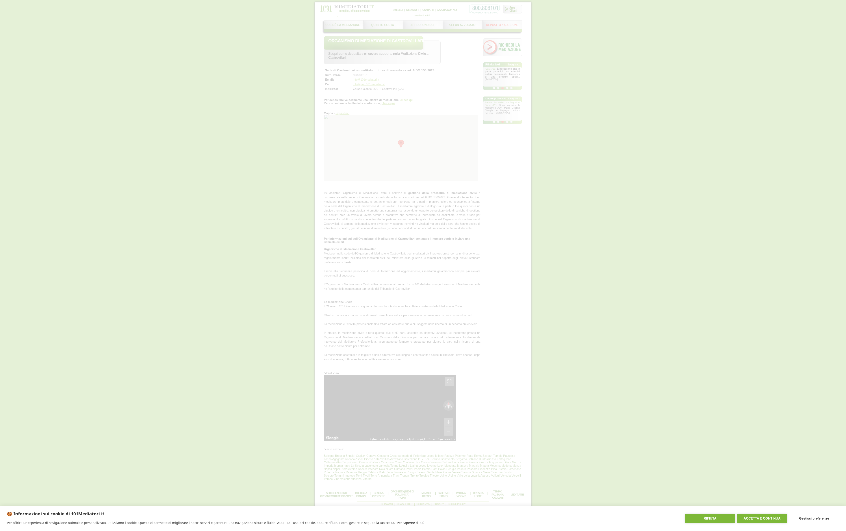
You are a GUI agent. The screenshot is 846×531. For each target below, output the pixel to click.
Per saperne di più (410, 522)
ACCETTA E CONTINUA (762, 518)
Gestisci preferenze (814, 518)
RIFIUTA (710, 518)
